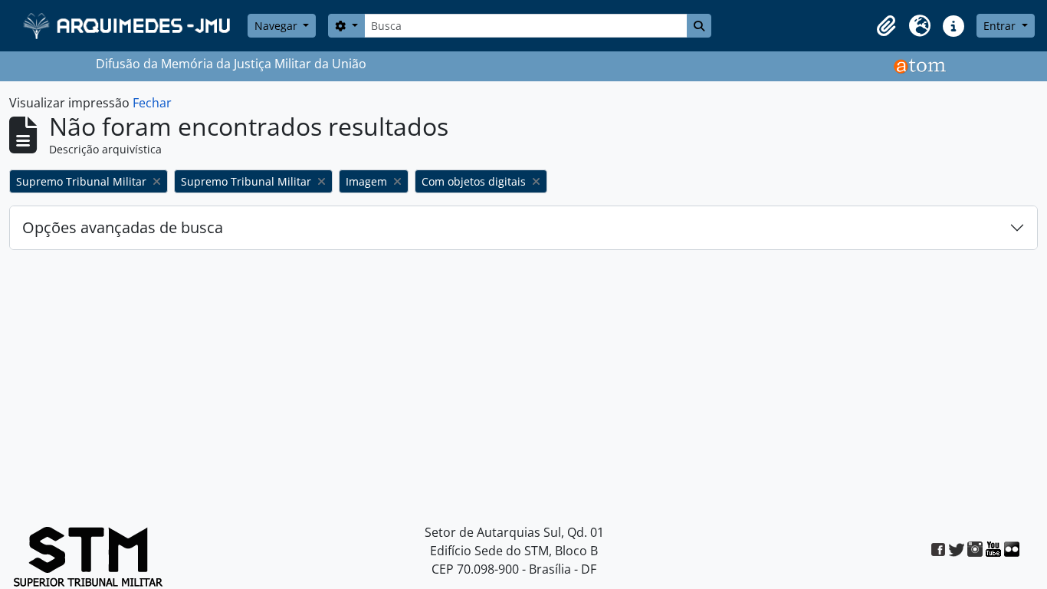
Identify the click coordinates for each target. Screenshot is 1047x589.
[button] (886, 26)
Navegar (277, 25)
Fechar (152, 102)
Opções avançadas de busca (122, 227)
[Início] (128, 25)
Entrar (1001, 25)
